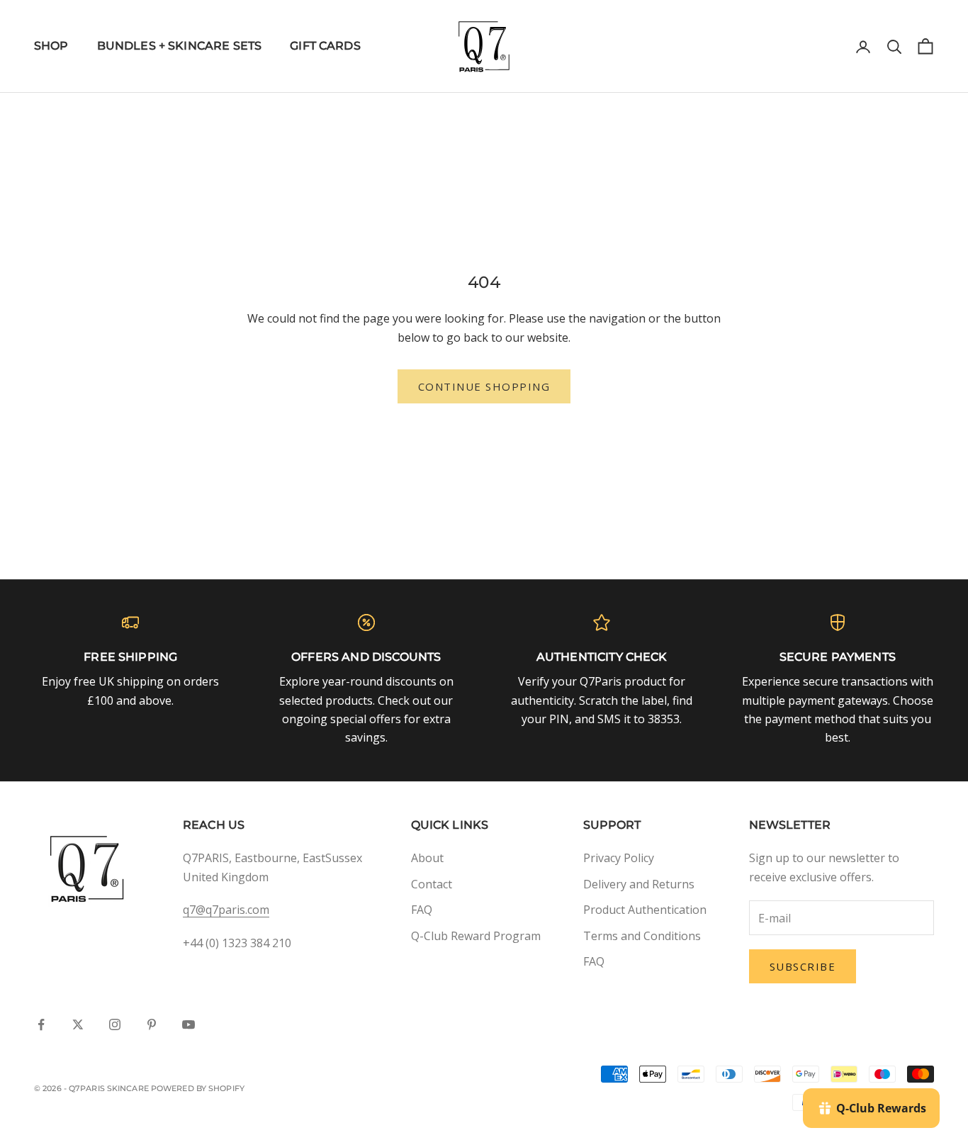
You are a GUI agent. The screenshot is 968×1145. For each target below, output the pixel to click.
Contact (431, 884)
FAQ (421, 909)
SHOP (51, 45)
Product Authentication (645, 909)
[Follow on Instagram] (115, 1024)
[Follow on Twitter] (78, 1024)
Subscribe (803, 966)
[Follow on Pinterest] (152, 1024)
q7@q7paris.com (226, 909)
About (427, 858)
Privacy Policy (618, 858)
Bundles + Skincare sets (179, 45)
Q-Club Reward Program (476, 936)
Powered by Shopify (197, 1088)
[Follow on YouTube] (188, 1024)
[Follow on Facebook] (41, 1024)
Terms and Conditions (642, 936)
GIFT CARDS (325, 45)
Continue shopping (484, 386)
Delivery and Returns (638, 884)
